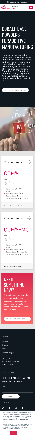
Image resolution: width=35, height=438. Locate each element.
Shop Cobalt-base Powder (15, 90)
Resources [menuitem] (6, 345)
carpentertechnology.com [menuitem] (19, 2)
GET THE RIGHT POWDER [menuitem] (10, 361)
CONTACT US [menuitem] (6, 358)
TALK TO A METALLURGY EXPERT (16, 319)
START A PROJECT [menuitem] (8, 364)
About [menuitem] (4, 349)
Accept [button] (13, 433)
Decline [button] (21, 433)
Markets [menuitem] (5, 341)
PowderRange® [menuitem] (8, 353)
